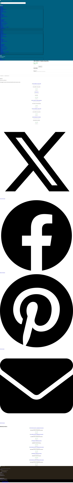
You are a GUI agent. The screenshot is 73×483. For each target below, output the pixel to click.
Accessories (2, 6)
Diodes (1, 12)
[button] (36, 67)
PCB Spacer (1, 45)
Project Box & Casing (3, 21)
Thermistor (1, 26)
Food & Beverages (2, 28)
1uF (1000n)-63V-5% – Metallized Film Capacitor (36, 436)
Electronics (1, 32)
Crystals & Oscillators (3, 36)
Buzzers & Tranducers (3, 9)
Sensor (1, 48)
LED (0, 18)
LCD (0, 42)
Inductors (1, 17)
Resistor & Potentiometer (3, 23)
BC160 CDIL (36, 95)
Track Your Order (2, 56)
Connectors (1, 35)
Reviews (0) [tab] (2, 75)
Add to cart (40, 66)
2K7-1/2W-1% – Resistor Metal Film (36, 103)
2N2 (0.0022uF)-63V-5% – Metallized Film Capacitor (36, 449)
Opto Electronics (2, 19)
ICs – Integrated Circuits (3, 16)
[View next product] (72, 61)
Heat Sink (1, 14)
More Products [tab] (6, 75)
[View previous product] (71, 61)
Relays (1, 22)
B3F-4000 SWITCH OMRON (36, 120)
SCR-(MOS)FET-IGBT (3, 24)
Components (2, 8)
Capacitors (1, 10)
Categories (1, 5)
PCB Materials (2, 20)
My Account (2, 57)
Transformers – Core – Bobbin (4, 51)
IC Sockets (1, 15)
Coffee (1, 29)
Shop (0, 58)
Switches (1, 25)
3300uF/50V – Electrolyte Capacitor (36, 455)
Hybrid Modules (2, 39)
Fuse (0, 13)
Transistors (1, 27)
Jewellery (1, 7)
